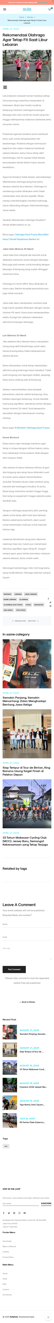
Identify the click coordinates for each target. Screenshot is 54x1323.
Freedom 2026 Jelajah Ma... (33, 1087)
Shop (5, 1279)
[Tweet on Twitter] (50, 602)
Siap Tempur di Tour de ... (32, 1051)
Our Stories (7, 1294)
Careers (6, 1252)
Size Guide (7, 1241)
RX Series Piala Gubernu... (32, 1122)
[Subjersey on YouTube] (25, 1212)
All (6, 1146)
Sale (4, 1284)
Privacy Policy (8, 1257)
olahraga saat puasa (13, 605)
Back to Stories (28, 1002)
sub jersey (8, 610)
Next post (32, 621)
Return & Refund (9, 1246)
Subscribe (46, 1203)
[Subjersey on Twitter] (9, 1212)
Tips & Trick (21, 610)
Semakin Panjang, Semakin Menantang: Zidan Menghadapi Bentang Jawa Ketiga (24, 701)
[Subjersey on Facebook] (4, 1212)
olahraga (23, 599)
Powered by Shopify (26, 1317)
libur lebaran (31, 594)
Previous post (20, 621)
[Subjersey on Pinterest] (14, 1212)
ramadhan (38, 605)
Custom (6, 1289)
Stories (30, 17)
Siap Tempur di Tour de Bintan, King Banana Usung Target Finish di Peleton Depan (26, 771)
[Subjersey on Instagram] (19, 1212)
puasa (28, 605)
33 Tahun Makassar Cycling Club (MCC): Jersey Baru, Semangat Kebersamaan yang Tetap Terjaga (25, 841)
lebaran (18, 594)
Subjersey (14, 1317)
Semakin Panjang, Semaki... (33, 1034)
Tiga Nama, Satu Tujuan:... (32, 1104)
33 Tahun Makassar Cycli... (32, 1069)
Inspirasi (7, 594)
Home (21, 17)
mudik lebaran (10, 599)
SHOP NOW (42, 2)
